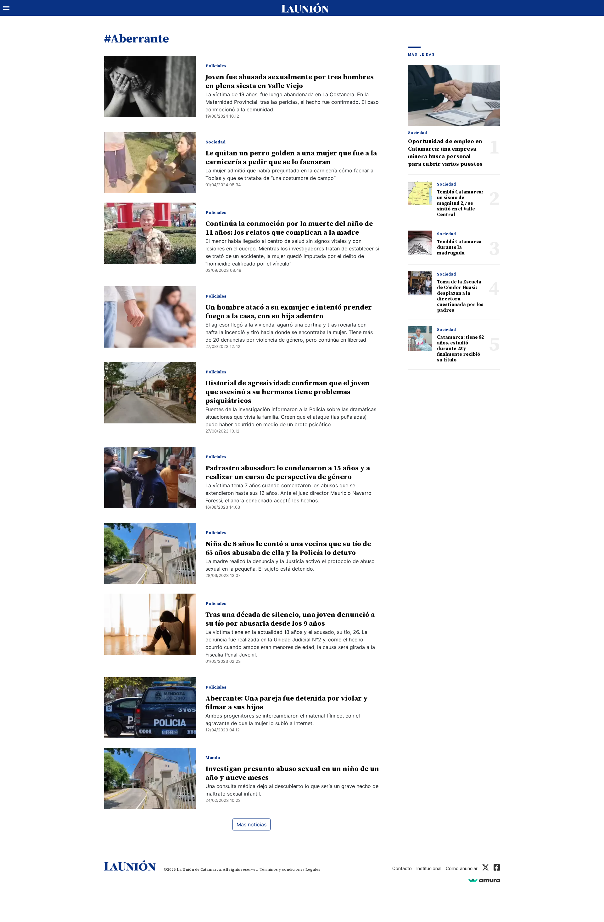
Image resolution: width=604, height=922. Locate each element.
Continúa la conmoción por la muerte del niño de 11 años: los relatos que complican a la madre (289, 228)
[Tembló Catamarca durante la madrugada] (420, 243)
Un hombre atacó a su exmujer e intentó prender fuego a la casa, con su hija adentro (288, 312)
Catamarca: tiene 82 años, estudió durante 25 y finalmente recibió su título (460, 348)
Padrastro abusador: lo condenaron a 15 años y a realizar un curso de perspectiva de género (287, 472)
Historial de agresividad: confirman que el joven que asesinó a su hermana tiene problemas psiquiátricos (287, 392)
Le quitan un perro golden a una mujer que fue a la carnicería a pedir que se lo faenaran (291, 157)
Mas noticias (251, 824)
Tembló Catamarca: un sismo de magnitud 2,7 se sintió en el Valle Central (460, 203)
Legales (312, 869)
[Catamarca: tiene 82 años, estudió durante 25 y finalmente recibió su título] (420, 338)
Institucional (428, 868)
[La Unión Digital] (305, 8)
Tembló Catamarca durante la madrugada (459, 247)
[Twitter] (485, 868)
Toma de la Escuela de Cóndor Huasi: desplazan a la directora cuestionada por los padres (460, 296)
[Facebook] (497, 868)
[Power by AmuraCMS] (484, 880)
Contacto (402, 868)
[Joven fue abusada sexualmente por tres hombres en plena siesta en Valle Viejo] (150, 86)
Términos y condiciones (282, 869)
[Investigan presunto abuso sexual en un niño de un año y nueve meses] (150, 778)
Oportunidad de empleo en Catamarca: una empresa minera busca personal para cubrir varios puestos (445, 153)
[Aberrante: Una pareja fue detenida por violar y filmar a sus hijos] (150, 708)
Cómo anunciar (462, 868)
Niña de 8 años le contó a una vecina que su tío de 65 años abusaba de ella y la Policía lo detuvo (288, 548)
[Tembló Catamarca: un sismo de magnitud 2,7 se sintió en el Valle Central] (420, 193)
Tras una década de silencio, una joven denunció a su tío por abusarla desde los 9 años (290, 619)
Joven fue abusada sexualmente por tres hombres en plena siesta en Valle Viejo (289, 81)
